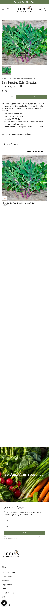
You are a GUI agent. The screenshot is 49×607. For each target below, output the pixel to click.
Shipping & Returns (11, 144)
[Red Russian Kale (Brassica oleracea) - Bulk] (24, 178)
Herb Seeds (6, 580)
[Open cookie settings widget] (4, 603)
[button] (8, 9)
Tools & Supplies (8, 593)
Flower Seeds (7, 576)
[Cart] (45, 9)
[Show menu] (3, 9)
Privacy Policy (39, 537)
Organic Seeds (7, 585)
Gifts (4, 597)
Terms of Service (8, 538)
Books (4, 589)
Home (4, 78)
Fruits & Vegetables (9, 572)
